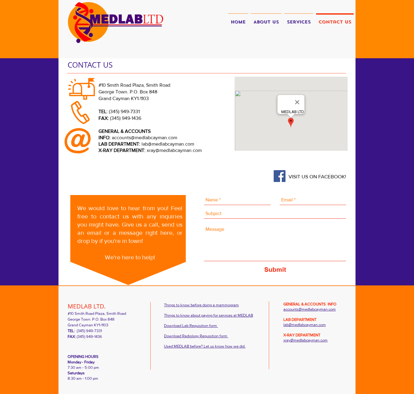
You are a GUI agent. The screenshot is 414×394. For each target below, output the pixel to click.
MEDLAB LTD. (86, 306)
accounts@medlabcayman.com (144, 137)
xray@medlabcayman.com (174, 150)
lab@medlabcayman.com (168, 143)
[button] (299, 19)
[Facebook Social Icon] (279, 176)
